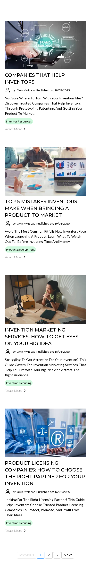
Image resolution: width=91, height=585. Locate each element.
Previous (26, 555)
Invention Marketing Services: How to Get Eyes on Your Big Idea (41, 336)
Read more (13, 129)
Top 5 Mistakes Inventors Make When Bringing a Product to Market (41, 208)
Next (68, 555)
